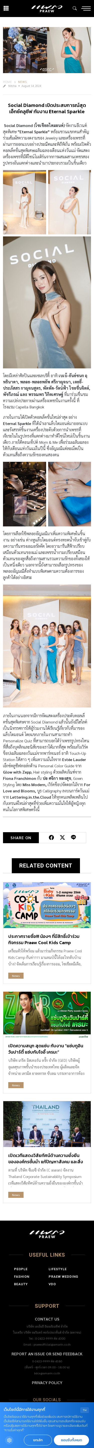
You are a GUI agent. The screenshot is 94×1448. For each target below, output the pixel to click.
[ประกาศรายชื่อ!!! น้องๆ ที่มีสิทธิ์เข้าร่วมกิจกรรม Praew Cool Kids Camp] (47, 905)
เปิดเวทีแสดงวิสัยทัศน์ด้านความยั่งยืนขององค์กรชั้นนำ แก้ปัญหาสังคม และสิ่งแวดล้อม (45, 1161)
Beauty (21, 1284)
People (21, 1269)
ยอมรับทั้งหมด (71, 1440)
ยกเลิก (38, 1440)
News (22, 82)
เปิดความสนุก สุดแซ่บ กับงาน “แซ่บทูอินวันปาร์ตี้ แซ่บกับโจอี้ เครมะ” (45, 1048)
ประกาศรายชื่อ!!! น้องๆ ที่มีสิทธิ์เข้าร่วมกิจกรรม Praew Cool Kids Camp (43, 939)
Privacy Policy (47, 1382)
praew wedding (63, 1276)
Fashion (21, 1276)
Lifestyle (58, 1269)
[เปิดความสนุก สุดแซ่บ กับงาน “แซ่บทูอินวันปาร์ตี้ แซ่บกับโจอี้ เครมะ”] (47, 1015)
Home (7, 82)
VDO (52, 1284)
